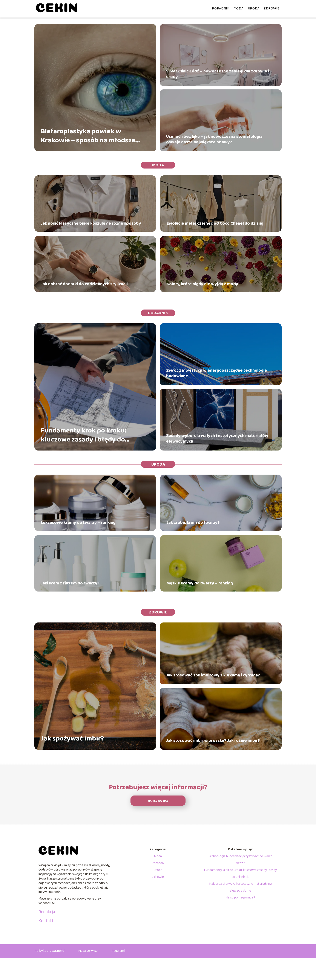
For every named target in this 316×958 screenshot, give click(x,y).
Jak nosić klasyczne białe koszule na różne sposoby (91, 223)
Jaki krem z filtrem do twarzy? (70, 583)
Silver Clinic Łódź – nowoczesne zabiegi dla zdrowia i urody (217, 74)
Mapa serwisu (88, 950)
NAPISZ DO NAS (158, 801)
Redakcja (46, 912)
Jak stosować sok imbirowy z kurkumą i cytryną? (213, 675)
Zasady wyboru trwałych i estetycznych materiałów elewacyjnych (217, 438)
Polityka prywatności (49, 950)
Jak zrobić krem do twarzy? (193, 522)
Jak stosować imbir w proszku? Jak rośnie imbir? (213, 740)
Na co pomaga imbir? (240, 897)
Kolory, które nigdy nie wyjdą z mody (202, 284)
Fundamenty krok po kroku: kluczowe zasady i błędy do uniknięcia (83, 435)
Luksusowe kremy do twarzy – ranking (78, 522)
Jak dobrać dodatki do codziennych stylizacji (84, 284)
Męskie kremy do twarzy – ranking (200, 583)
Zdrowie (271, 8)
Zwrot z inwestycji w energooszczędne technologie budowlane (216, 373)
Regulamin (118, 950)
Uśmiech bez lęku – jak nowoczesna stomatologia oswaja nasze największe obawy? (214, 139)
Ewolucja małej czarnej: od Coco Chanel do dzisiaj (215, 223)
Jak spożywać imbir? (72, 738)
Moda (239, 8)
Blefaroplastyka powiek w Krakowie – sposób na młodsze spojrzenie (88, 136)
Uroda (254, 8)
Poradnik (220, 8)
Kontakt (46, 921)
